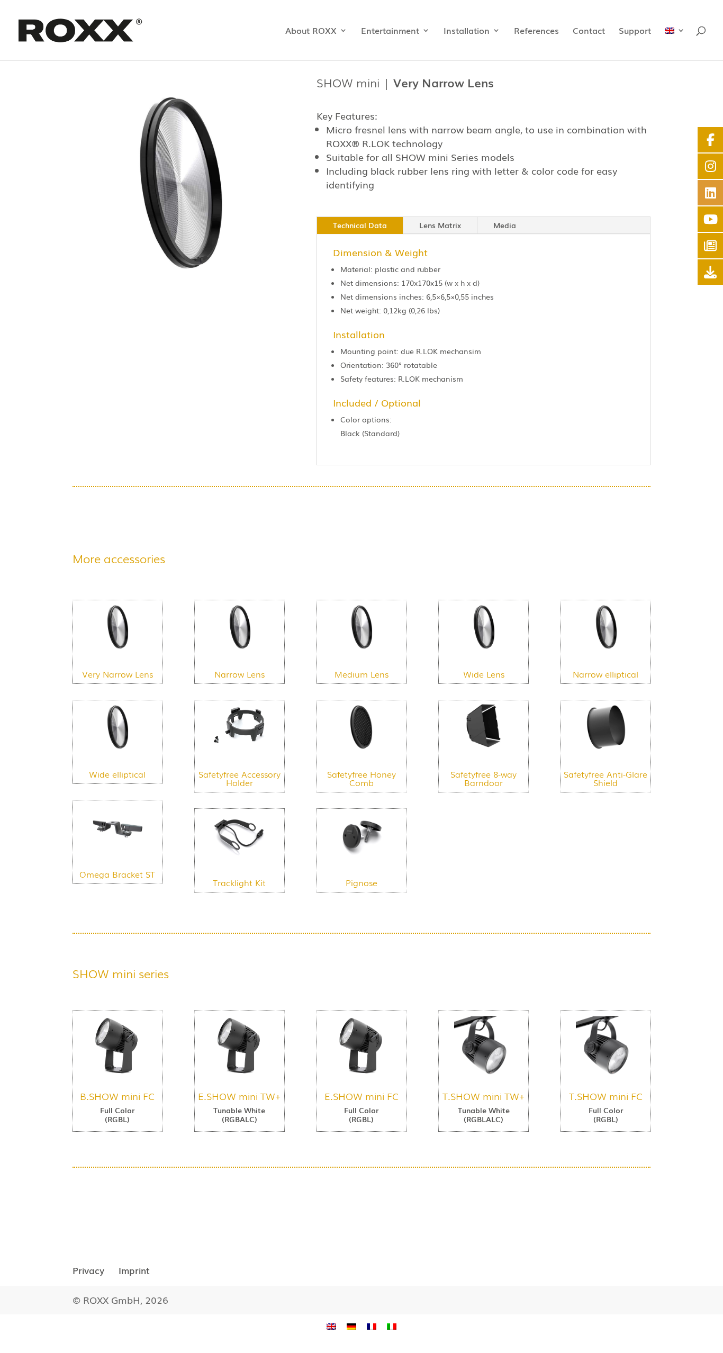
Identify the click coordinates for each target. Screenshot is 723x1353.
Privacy (88, 1270)
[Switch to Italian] (392, 1326)
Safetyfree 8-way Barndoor (483, 778)
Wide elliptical (117, 774)
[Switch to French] (372, 1326)
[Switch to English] (331, 1326)
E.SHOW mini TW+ (239, 1096)
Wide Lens (483, 674)
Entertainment (390, 31)
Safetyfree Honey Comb (361, 778)
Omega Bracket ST (117, 874)
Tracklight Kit (239, 882)
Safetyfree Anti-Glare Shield (605, 778)
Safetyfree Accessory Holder (239, 778)
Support (635, 31)
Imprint (134, 1270)
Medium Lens (361, 674)
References (536, 31)
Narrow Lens (239, 674)
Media (504, 225)
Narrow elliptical (605, 674)
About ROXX (311, 31)
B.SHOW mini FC (117, 1096)
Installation (467, 31)
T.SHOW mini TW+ (483, 1096)
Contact (589, 31)
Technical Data (360, 225)
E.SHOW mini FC (361, 1096)
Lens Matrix (440, 225)
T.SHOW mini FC (606, 1096)
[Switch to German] (351, 1326)
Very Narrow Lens (117, 674)
